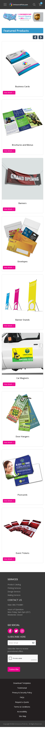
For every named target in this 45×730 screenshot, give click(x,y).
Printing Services (14, 588)
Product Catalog (14, 584)
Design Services (14, 591)
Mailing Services (14, 595)
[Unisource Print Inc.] (18, 5)
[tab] (20, 21)
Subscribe (13, 669)
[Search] (34, 4)
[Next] (40, 37)
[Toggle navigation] (5, 4)
